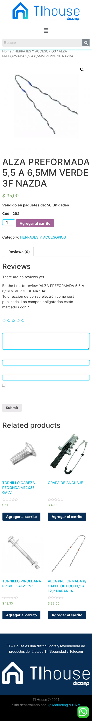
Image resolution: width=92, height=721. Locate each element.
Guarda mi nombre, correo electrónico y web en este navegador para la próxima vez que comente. (43, 394)
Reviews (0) (19, 251)
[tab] (19, 251)
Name (8, 356)
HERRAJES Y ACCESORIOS (35, 51)
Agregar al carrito (35, 223)
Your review (12, 329)
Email (8, 371)
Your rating (12, 315)
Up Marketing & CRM (63, 705)
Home (7, 51)
